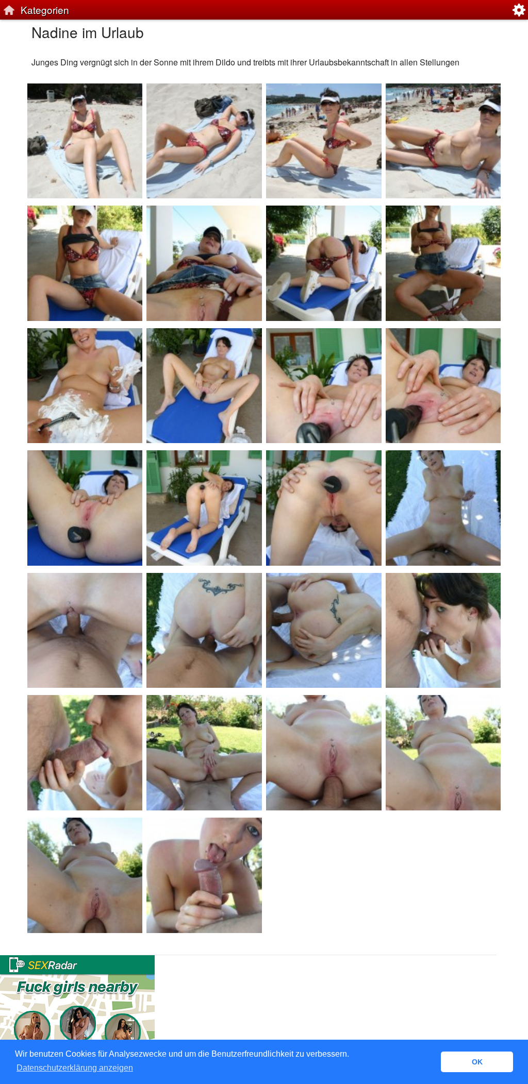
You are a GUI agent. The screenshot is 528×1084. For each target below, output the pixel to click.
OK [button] (477, 1062)
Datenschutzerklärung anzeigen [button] (74, 1067)
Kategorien (45, 9)
